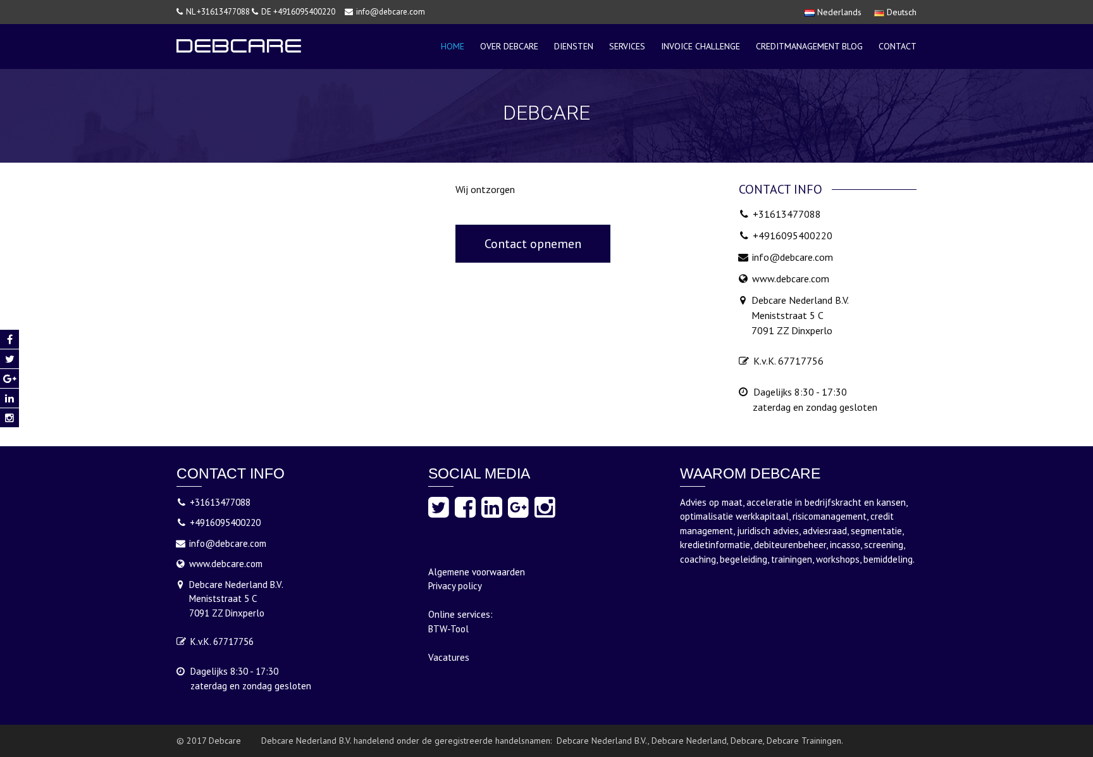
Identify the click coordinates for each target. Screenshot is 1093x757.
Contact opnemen (533, 243)
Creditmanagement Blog (809, 46)
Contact (898, 46)
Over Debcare (509, 46)
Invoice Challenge (700, 46)
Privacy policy (455, 586)
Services (627, 46)
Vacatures (448, 657)
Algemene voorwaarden (476, 572)
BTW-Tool (448, 629)
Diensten (573, 46)
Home (452, 46)
